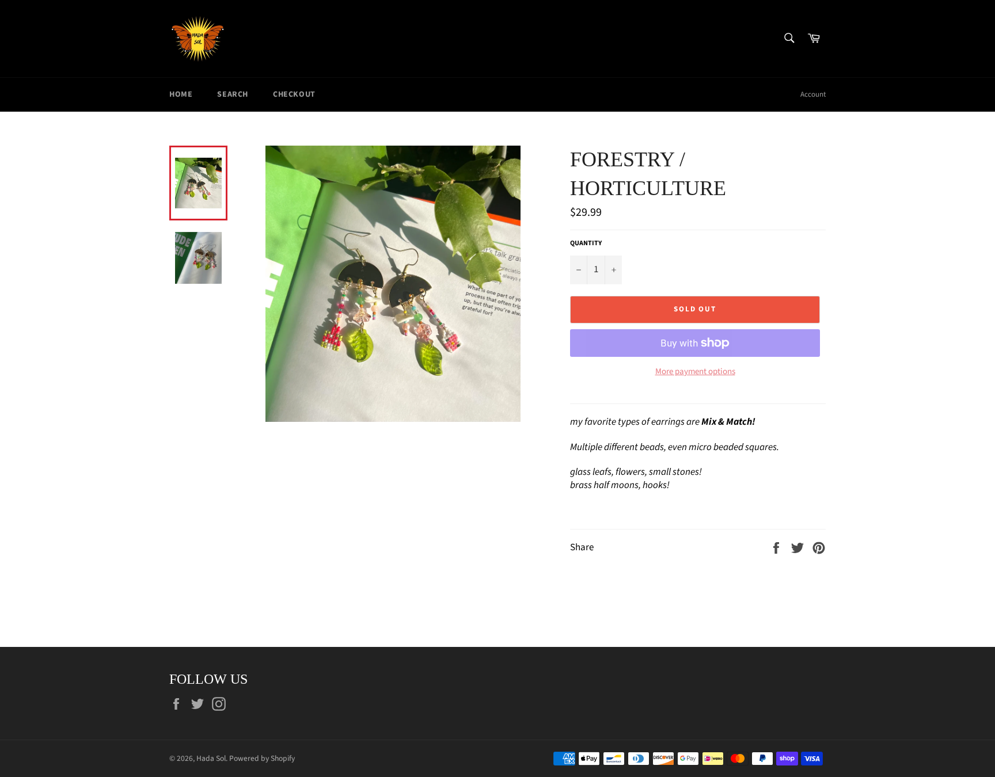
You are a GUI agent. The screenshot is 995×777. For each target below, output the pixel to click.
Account (813, 94)
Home (180, 94)
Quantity (586, 243)
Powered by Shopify (262, 758)
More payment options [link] (695, 372)
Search (232, 94)
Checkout (294, 94)
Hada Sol (211, 758)
